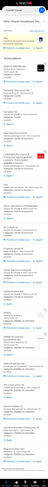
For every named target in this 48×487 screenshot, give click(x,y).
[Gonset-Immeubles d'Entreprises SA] (24, 434)
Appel (38, 282)
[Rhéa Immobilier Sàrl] (24, 455)
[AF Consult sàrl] (24, 234)
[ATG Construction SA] (24, 391)
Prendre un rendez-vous (18, 48)
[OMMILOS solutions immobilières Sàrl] (24, 346)
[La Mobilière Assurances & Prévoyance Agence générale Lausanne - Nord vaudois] (24, 165)
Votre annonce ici (37, 31)
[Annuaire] (17, 3)
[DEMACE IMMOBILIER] (24, 74)
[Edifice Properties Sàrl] (24, 370)
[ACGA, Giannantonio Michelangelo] (24, 212)
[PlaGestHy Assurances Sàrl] (24, 97)
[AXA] (24, 43)
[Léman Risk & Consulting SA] (24, 276)
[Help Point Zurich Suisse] (24, 139)
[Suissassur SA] (24, 118)
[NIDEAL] (24, 321)
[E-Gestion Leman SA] (24, 255)
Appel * (39, 48)
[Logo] (25, 3)
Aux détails (7, 77)
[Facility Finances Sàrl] (24, 298)
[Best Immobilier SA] (24, 413)
